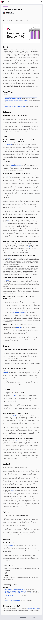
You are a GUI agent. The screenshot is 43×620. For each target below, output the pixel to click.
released (17, 440)
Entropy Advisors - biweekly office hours (15, 589)
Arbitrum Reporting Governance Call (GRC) (15, 591)
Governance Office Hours (32, 608)
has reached (6, 372)
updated (9, 469)
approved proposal (16, 165)
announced (12, 118)
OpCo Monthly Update (10, 595)
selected (17, 352)
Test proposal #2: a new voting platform (15, 106)
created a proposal (19, 517)
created (13, 490)
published (25, 301)
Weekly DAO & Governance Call (12, 600)
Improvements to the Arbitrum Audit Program (16, 100)
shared (8, 220)
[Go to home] (3, 2)
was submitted (12, 415)
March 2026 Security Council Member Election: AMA (18, 592)
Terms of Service (23, 617)
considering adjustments (19, 312)
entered (11, 243)
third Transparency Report (32, 329)
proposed (9, 144)
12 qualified (27, 246)
